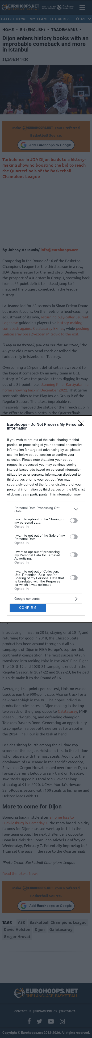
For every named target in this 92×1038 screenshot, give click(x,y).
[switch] (74, 520)
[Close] (82, 424)
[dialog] (46, 519)
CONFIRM (28, 607)
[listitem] (46, 509)
